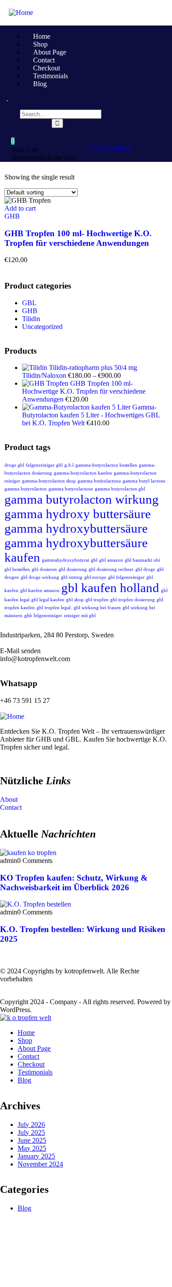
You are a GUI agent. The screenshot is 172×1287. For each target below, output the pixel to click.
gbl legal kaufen (47, 599)
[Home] (21, 12)
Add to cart (20, 208)
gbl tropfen (97, 599)
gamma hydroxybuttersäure (76, 528)
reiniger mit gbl (80, 615)
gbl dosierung (73, 569)
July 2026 (31, 1124)
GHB (12, 216)
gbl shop (75, 599)
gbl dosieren (44, 569)
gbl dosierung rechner (111, 569)
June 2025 (32, 1140)
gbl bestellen (17, 569)
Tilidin (31, 318)
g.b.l (69, 465)
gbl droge (145, 569)
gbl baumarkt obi (142, 560)
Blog (24, 1208)
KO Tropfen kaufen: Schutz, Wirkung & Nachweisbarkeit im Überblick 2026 (74, 882)
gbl (94, 560)
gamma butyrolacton (25, 488)
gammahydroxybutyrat (65, 560)
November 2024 (40, 1164)
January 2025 (36, 1156)
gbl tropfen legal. (54, 607)
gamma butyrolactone (71, 488)
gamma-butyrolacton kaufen (83, 473)
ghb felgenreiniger (43, 615)
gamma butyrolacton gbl (120, 488)
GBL (29, 303)
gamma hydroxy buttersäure (77, 514)
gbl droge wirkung (40, 577)
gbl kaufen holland (110, 588)
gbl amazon (111, 560)
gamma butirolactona (99, 481)
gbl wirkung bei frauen (97, 607)
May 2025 (32, 1148)
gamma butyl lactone (144, 481)
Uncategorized (42, 326)
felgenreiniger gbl (44, 465)
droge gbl (14, 465)
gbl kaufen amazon (40, 590)
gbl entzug (71, 577)
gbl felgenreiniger (126, 577)
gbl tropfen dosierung (132, 599)
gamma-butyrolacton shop (49, 481)
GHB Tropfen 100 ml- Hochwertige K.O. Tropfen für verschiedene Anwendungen (78, 238)
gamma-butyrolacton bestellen (106, 465)
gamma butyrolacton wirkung (81, 499)
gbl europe (95, 577)
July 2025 (31, 1132)
